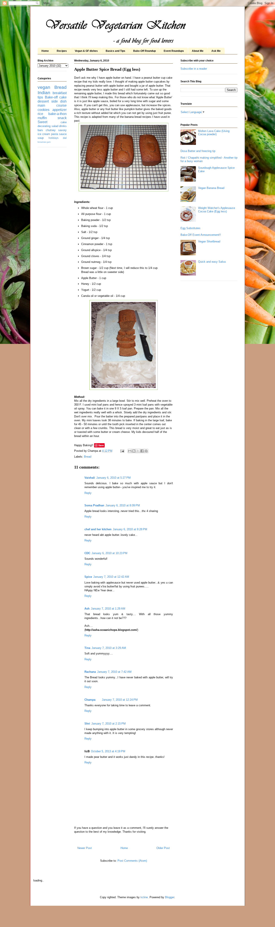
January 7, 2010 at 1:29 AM (108, 608)
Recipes (62, 50)
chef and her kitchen (98, 529)
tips (40, 97)
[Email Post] (122, 450)
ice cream (44, 134)
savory (62, 130)
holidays (53, 137)
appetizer (59, 110)
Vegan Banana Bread (211, 188)
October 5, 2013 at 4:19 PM (108, 751)
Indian (44, 92)
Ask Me (216, 50)
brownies (42, 142)
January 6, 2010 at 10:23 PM (109, 553)
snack (62, 118)
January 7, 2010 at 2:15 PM (108, 723)
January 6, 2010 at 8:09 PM (122, 505)
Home (45, 50)
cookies (43, 110)
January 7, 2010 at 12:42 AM (111, 576)
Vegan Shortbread (209, 241)
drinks (63, 126)
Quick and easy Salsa (212, 261)
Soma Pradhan (94, 505)
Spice (88, 576)
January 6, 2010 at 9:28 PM (130, 529)
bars (40, 130)
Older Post (163, 848)
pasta (54, 134)
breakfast (60, 93)
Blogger (169, 897)
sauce (63, 134)
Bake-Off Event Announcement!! (200, 234)
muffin (42, 118)
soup (41, 137)
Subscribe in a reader (193, 68)
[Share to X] (138, 451)
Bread (87, 456)
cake (63, 97)
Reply (88, 493)
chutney (51, 130)
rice (40, 114)
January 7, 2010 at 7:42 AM (114, 671)
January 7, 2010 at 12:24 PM (120, 699)
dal (65, 137)
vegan (44, 87)
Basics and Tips (115, 50)
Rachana (90, 671)
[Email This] (130, 451)
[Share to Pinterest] (146, 451)
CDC (87, 553)
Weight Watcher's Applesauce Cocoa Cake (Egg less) (216, 209)
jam (48, 142)
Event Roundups (174, 50)
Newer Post (84, 848)
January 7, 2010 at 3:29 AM (109, 648)
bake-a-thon (57, 114)
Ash (87, 608)
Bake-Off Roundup (144, 50)
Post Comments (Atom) (132, 860)
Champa (89, 699)
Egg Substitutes (190, 228)
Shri (87, 723)
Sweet (42, 122)
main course (52, 105)
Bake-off (51, 97)
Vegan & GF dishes (86, 50)
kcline (144, 897)
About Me (197, 50)
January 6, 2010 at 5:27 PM (113, 477)
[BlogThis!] (134, 451)
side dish (59, 101)
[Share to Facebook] (142, 451)
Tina (87, 648)
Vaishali (89, 477)
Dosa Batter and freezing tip (197, 151)
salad (55, 126)
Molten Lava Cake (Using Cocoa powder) (213, 132)
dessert (43, 101)
